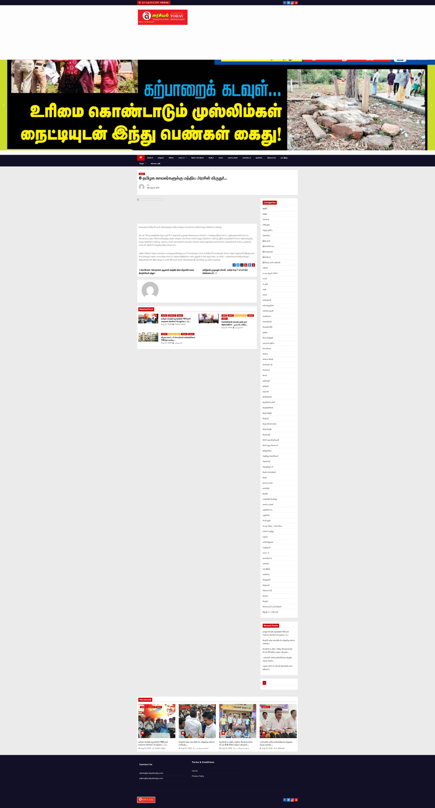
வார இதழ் (284, 158)
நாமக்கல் (266, 488)
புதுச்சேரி (266, 515)
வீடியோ (211, 158)
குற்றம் (265, 332)
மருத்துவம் (267, 547)
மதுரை (265, 536)
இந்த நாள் (266, 241)
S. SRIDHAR (279, 748)
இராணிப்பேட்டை (269, 246)
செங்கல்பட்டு (172, 315)
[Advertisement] (217, 43)
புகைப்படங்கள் (233, 158)
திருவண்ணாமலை (269, 423)
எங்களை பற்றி (155, 163)
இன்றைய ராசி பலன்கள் (271, 262)
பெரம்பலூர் (267, 520)
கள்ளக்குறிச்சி (268, 305)
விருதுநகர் (267, 579)
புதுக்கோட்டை (268, 509)
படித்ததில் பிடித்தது (270, 499)
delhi (265, 208)
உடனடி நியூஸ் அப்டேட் (241, 315)
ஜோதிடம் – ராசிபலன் (270, 612)
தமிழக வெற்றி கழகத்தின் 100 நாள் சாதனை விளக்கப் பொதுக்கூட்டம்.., (176, 320)
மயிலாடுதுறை (268, 542)
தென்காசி (266, 461)
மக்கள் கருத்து (268, 531)
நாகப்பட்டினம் (268, 483)
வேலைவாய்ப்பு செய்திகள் (272, 606)
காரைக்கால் (267, 321)
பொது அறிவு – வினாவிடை (273, 526)
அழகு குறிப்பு (267, 230)
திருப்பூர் (266, 418)
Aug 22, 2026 (166, 324)
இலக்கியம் (267, 257)
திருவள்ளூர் (267, 429)
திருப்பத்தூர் (267, 413)
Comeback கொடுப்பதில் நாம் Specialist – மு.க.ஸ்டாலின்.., (234, 323)
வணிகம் (266, 563)
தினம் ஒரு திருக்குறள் (271, 440)
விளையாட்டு (271, 158)
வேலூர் (265, 601)
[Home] (141, 158)
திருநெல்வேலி (268, 407)
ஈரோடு (265, 267)
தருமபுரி (266, 391)
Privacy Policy (198, 776)
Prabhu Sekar (180, 324)
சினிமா (171, 158)
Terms (195, 771)
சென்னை (250, 315)
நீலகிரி (265, 493)
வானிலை (266, 574)
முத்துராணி (239, 327)
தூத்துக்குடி (267, 450)
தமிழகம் (161, 158)
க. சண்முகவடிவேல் (201, 748)
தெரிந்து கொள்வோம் (270, 456)
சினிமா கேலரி (268, 359)
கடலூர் (265, 284)
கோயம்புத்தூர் (268, 337)
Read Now (353, 105)
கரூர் (264, 289)
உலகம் (221, 158)
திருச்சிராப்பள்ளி (269, 402)
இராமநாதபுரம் (268, 251)
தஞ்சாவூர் (266, 380)
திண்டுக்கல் (267, 397)
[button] (3, 105)
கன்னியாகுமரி (268, 311)
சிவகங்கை (267, 348)
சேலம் (265, 375)
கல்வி (265, 294)
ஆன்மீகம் (259, 158)
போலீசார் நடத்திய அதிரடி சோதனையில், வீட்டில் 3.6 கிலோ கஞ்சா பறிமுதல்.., (236, 743)
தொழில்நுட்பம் (268, 467)
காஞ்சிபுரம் (267, 316)
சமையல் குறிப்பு (268, 343)
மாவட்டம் (182, 158)
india (224, 315)
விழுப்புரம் (266, 585)
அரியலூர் (266, 224)
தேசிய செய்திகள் (197, 158)
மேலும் (142, 163)
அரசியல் (150, 158)
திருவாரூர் (266, 434)
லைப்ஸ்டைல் (247, 158)
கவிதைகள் (267, 300)
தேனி (265, 477)
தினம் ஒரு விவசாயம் (270, 445)
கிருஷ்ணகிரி (267, 327)
